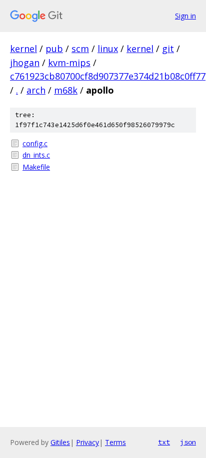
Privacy (87, 442)
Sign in (185, 16)
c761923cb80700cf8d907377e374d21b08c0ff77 (108, 76)
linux (108, 49)
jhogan (25, 63)
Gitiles (60, 442)
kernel (23, 49)
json (188, 441)
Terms (115, 442)
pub (54, 49)
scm (80, 49)
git (168, 49)
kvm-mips (69, 63)
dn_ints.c (36, 155)
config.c (35, 143)
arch (36, 90)
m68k (66, 90)
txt (164, 441)
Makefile (36, 167)
